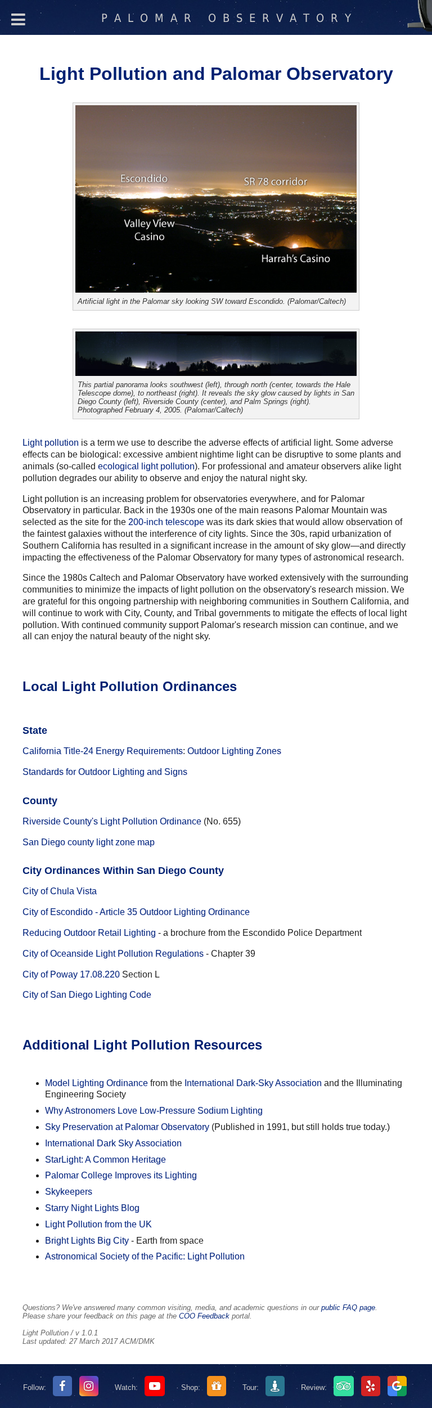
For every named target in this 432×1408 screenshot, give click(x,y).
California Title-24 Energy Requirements (102, 751)
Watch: (126, 1387)
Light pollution (50, 442)
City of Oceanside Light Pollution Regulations (113, 953)
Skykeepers (68, 1191)
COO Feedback (204, 1316)
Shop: (190, 1387)
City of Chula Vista (59, 891)
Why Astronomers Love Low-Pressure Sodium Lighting (154, 1110)
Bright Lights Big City (87, 1240)
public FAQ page (348, 1307)
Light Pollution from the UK (98, 1224)
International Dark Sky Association (113, 1143)
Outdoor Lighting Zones (234, 751)
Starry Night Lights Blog (92, 1208)
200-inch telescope (166, 522)
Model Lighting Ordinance (96, 1083)
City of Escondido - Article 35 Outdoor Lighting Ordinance (136, 912)
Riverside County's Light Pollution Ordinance (111, 821)
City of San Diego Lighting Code (86, 994)
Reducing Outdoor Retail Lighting (89, 933)
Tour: (250, 1387)
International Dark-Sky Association (253, 1083)
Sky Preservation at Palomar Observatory (127, 1127)
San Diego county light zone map (88, 842)
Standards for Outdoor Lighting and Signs (104, 772)
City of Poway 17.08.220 (71, 974)
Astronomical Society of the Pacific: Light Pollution (145, 1256)
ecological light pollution (146, 466)
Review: (314, 1387)
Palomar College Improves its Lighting (121, 1175)
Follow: (35, 1387)
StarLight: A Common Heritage (105, 1159)
